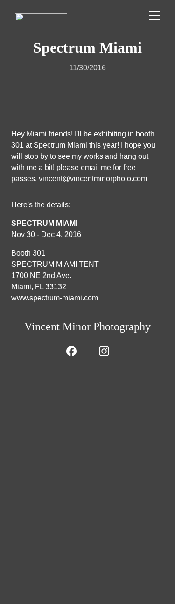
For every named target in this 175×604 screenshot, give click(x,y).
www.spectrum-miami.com (54, 298)
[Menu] (154, 15)
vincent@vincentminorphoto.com (93, 179)
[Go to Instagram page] (104, 351)
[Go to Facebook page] (71, 351)
